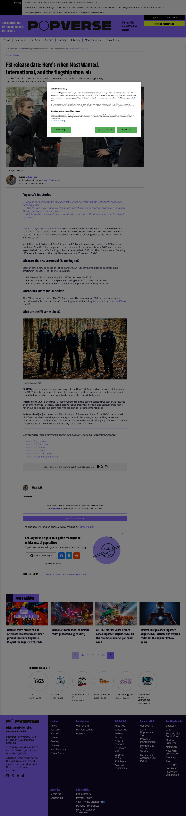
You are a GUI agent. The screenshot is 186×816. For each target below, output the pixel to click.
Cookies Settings (60, 130)
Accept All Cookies (127, 130)
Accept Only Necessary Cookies (105, 130)
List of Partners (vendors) (58, 121)
